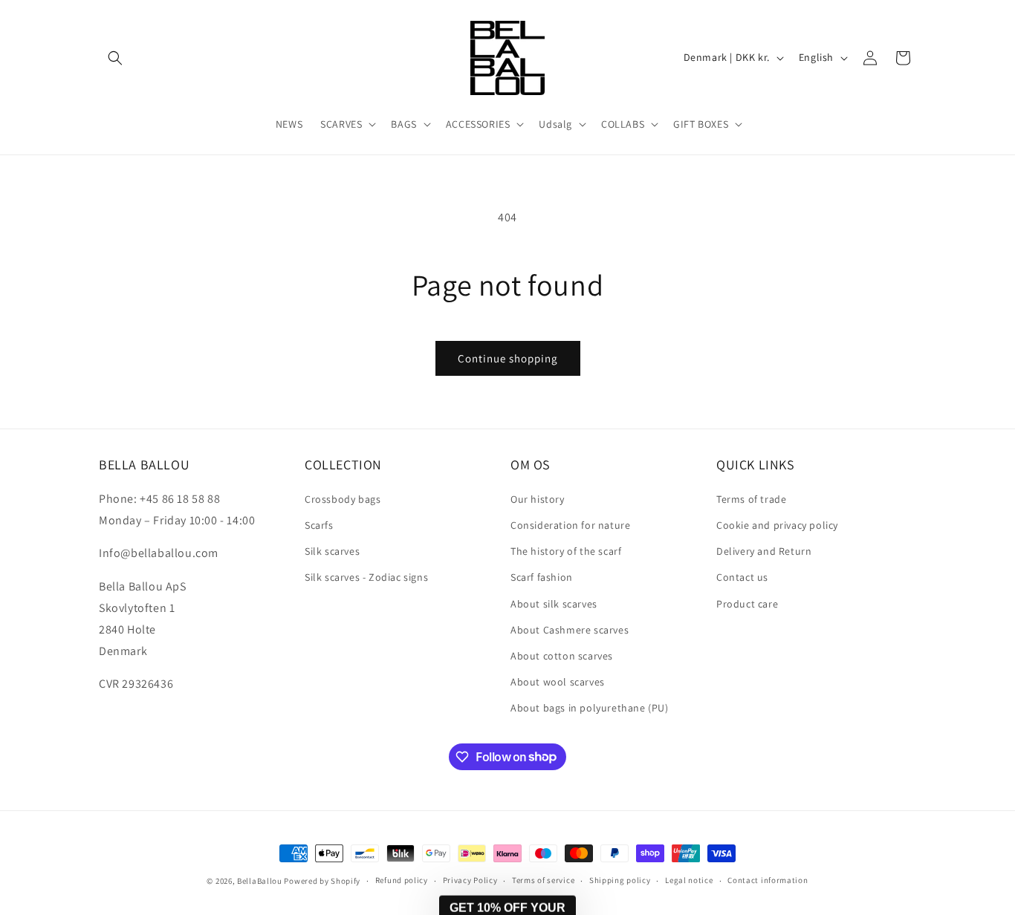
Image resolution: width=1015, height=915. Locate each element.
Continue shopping (508, 358)
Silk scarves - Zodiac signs (366, 576)
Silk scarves (332, 550)
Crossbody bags (342, 498)
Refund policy (401, 880)
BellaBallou (259, 881)
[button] (115, 58)
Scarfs (319, 524)
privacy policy (917, 840)
